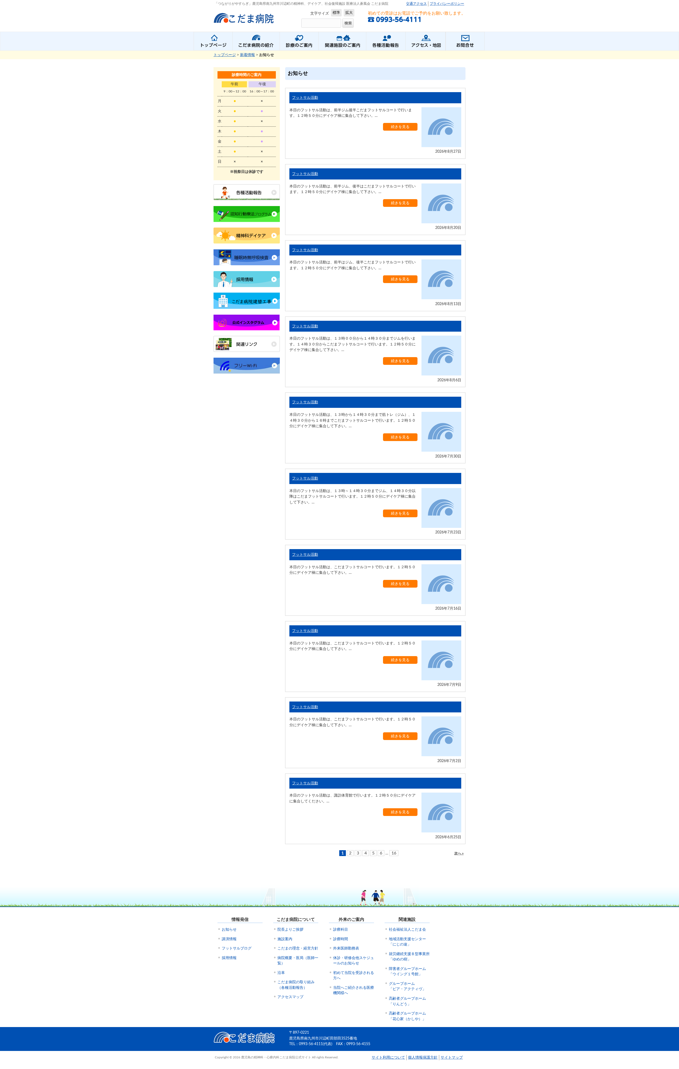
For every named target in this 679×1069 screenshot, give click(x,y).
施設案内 (284, 939)
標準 (336, 13)
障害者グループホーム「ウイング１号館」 (407, 971)
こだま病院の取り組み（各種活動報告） (296, 985)
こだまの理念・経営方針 (297, 948)
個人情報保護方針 (423, 1057)
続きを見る (400, 127)
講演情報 (229, 939)
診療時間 (340, 939)
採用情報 (229, 958)
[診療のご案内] (299, 41)
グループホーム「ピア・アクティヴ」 (407, 986)
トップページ (225, 55)
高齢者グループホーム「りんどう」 (407, 1001)
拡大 (349, 13)
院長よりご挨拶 (290, 929)
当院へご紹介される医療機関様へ (353, 990)
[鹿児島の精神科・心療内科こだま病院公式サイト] (244, 25)
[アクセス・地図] (425, 41)
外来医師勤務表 (346, 948)
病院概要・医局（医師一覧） (297, 960)
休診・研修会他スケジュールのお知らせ (353, 960)
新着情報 (247, 55)
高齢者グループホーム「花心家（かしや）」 (407, 1016)
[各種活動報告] (385, 41)
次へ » (459, 853)
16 (393, 853)
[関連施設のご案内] (342, 41)
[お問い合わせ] (465, 41)
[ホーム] (213, 41)
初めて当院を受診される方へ (353, 975)
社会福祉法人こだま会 (407, 929)
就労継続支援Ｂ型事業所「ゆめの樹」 (409, 956)
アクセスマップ (290, 997)
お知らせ (229, 929)
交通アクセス (416, 4)
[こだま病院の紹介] (256, 41)
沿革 (281, 973)
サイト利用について (388, 1057)
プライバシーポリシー (447, 4)
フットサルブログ (236, 948)
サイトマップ (452, 1057)
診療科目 (340, 929)
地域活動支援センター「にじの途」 (407, 942)
